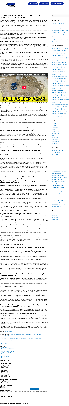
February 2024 (55, 137)
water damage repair (56, 198)
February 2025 (55, 127)
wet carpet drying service (57, 206)
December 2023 (55, 141)
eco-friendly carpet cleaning (58, 175)
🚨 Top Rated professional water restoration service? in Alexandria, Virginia (59, 25)
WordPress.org (55, 219)
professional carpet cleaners (58, 185)
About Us (30, 7)
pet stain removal (55, 183)
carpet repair (54, 160)
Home (25, 7)
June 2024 (54, 135)
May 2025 (54, 123)
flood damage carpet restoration (58, 181)
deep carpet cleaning (56, 173)
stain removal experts (56, 195)
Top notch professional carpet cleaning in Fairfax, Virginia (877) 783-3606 (59, 115)
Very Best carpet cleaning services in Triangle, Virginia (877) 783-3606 (60, 87)
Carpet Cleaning (55, 154)
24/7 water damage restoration (58, 150)
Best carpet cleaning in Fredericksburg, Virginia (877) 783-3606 (59, 73)
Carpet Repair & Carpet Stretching (59, 162)
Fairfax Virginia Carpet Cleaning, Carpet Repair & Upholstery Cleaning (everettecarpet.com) (22, 338)
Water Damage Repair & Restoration (59, 200)
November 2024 (55, 131)
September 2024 (55, 133)
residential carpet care (56, 189)
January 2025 (54, 129)
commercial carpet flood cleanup (59, 171)
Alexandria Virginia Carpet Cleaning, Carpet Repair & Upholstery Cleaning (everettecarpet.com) (25, 340)
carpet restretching (56, 165)
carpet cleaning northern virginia (59, 156)
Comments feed (55, 217)
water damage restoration (57, 202)
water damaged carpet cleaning (58, 204)
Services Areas (48, 7)
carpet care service (56, 152)
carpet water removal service (58, 169)
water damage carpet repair (58, 196)
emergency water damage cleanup (59, 177)
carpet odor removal (56, 158)
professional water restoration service (60, 187)
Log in (53, 213)
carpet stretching (55, 167)
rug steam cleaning (56, 193)
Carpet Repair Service (56, 163)
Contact (55, 7)
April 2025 (54, 125)
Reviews (36, 7)
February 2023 (55, 143)
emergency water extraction (58, 179)
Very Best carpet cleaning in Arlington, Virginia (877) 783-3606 (60, 59)
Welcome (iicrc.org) (8, 331)
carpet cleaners (3, 343)
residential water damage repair (58, 191)
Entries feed (54, 215)
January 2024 (54, 139)
